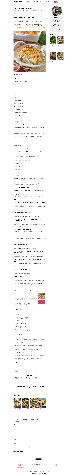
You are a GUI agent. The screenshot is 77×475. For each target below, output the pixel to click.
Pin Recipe (41, 303)
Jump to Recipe (26, 13)
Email (15, 443)
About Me (47, 1)
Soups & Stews (56, 465)
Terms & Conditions (20, 467)
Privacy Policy (20, 464)
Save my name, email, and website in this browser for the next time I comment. (30, 449)
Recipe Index (28, 1)
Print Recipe (33, 13)
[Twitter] (57, 2)
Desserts (41, 1)
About (20, 468)
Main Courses (35, 1)
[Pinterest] (55, 2)
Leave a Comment (39, 10)
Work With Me (20, 465)
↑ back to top (38, 458)
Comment (16, 424)
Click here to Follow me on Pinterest (29, 389)
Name (15, 439)
